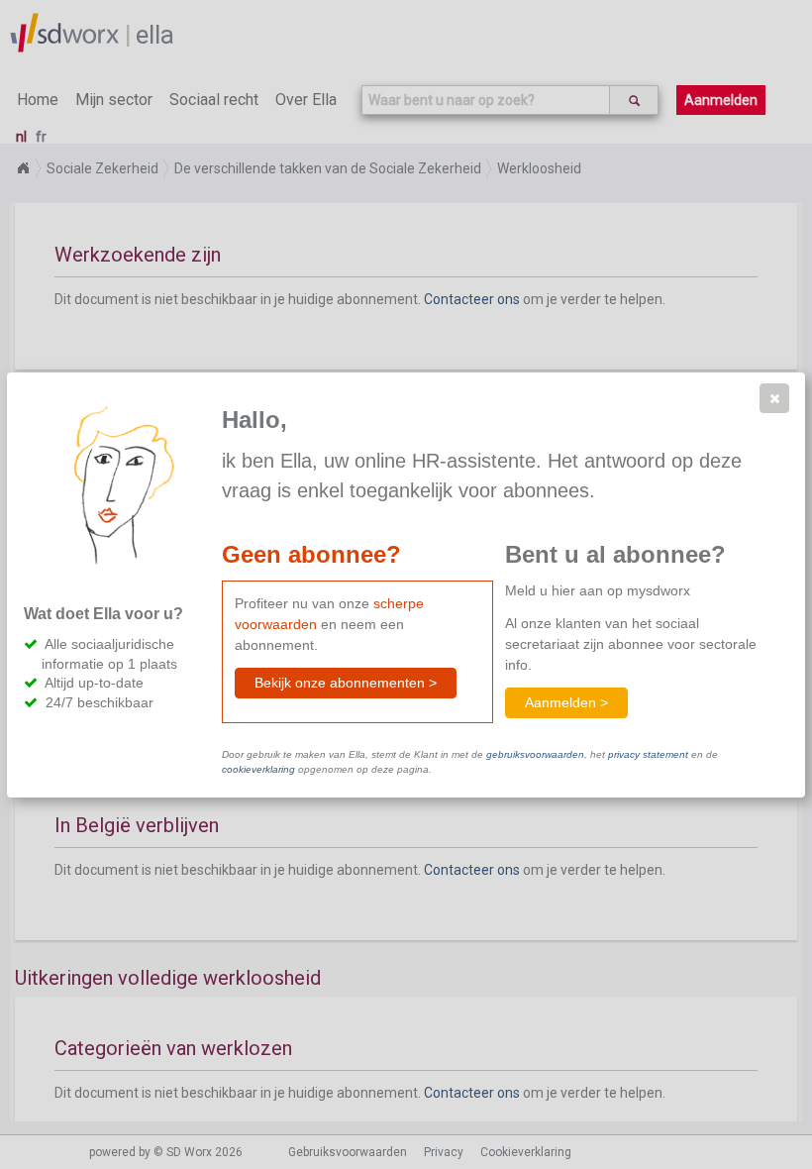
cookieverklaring (258, 769)
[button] (774, 398)
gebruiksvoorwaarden (535, 754)
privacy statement (648, 754)
